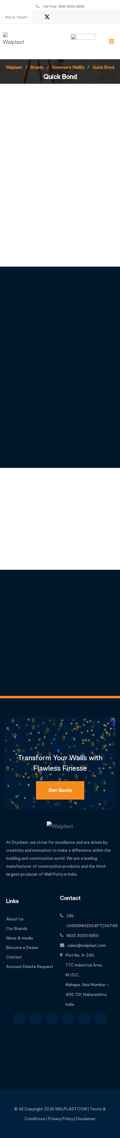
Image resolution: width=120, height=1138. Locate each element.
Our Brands (16, 928)
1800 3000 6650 (71, 6)
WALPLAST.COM (71, 1108)
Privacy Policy (60, 1118)
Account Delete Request (29, 966)
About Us (15, 918)
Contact (14, 957)
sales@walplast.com (86, 945)
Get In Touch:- (17, 17)
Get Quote (60, 790)
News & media (19, 937)
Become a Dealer (22, 947)
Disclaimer (86, 1118)
